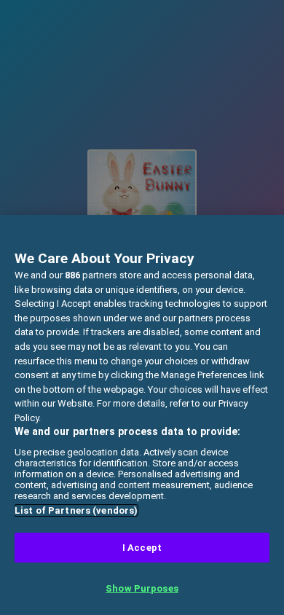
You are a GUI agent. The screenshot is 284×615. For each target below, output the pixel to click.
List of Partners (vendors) (76, 510)
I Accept (142, 547)
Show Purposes (142, 588)
